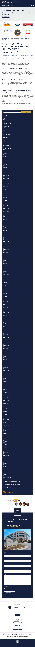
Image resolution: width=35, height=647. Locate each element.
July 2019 (5, 378)
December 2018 (6, 397)
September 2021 (6, 312)
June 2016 (5, 463)
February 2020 (5, 364)
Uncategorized (5, 137)
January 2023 (5, 271)
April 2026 (5, 164)
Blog (4, 118)
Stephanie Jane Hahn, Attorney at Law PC (13, 55)
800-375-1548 (10, 5)
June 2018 (5, 411)
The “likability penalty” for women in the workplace (11, 484)
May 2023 (5, 260)
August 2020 (5, 348)
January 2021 (5, 334)
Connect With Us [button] (5, 17)
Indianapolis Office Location (17, 622)
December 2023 (6, 241)
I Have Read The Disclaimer (10, 588)
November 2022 (6, 277)
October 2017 (5, 422)
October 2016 (5, 452)
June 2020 (5, 353)
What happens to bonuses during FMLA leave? (11, 486)
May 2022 (5, 290)
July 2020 (5, 351)
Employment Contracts (7, 123)
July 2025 (5, 189)
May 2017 (5, 436)
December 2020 (6, 337)
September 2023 (6, 249)
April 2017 (5, 438)
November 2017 (6, 419)
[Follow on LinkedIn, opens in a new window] (20, 612)
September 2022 (6, 282)
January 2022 (5, 301)
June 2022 (5, 288)
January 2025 (5, 205)
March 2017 (5, 441)
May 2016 (5, 466)
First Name (6, 553)
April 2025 (5, 197)
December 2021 (6, 304)
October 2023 (5, 246)
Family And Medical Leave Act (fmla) (9, 129)
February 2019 (5, 392)
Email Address (7, 564)
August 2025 (5, 186)
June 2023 (5, 257)
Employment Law (6, 126)
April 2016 (5, 469)
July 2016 (5, 460)
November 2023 (6, 244)
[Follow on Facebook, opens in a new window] (14, 612)
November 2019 (6, 373)
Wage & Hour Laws (6, 140)
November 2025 (6, 178)
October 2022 (5, 279)
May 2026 (5, 161)
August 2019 (5, 375)
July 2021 (5, 318)
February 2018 (5, 414)
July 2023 (5, 255)
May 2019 (5, 384)
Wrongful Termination (7, 148)
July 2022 (5, 285)
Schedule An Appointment (17, 629)
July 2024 (5, 222)
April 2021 (5, 326)
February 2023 (5, 268)
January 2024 (5, 238)
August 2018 (5, 408)
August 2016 (5, 458)
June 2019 (5, 381)
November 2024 (6, 211)
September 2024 (6, 216)
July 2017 (5, 430)
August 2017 (5, 427)
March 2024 (5, 233)
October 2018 (5, 403)
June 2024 (5, 224)
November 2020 (6, 340)
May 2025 (5, 194)
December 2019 (6, 370)
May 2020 (5, 356)
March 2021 (5, 329)
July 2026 (5, 156)
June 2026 (5, 159)
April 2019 (5, 386)
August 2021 (5, 315)
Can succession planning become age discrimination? (12, 481)
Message (5, 574)
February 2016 (5, 474)
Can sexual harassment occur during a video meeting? (12, 479)
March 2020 (5, 362)
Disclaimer (6, 586)
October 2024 (5, 213)
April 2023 (5, 263)
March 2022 (5, 296)
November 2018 (6, 400)
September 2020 (6, 345)
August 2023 (5, 252)
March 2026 (5, 167)
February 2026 (5, 170)
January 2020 (5, 367)
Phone (5, 569)
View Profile (16, 488)
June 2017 (5, 433)
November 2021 (6, 307)
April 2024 (5, 230)
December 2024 (6, 208)
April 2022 (5, 293)
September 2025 (6, 183)
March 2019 (5, 389)
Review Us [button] (17, 615)
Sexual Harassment (6, 131)
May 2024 (5, 227)
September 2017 (6, 425)
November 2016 (6, 449)
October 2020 (5, 342)
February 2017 (5, 444)
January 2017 (5, 447)
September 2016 (6, 455)
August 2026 (5, 153)
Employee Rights (30, 55)
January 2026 (5, 172)
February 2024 (5, 235)
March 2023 (5, 266)
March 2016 (5, 471)
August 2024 (5, 219)
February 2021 (5, 331)
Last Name (6, 558)
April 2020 (5, 359)
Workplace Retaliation (7, 145)
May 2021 (5, 323)
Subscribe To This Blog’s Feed (8, 490)
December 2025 (6, 175)
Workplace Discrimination (7, 142)
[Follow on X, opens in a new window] (17, 612)
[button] (32, 5)
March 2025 (5, 200)
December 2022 (6, 274)
